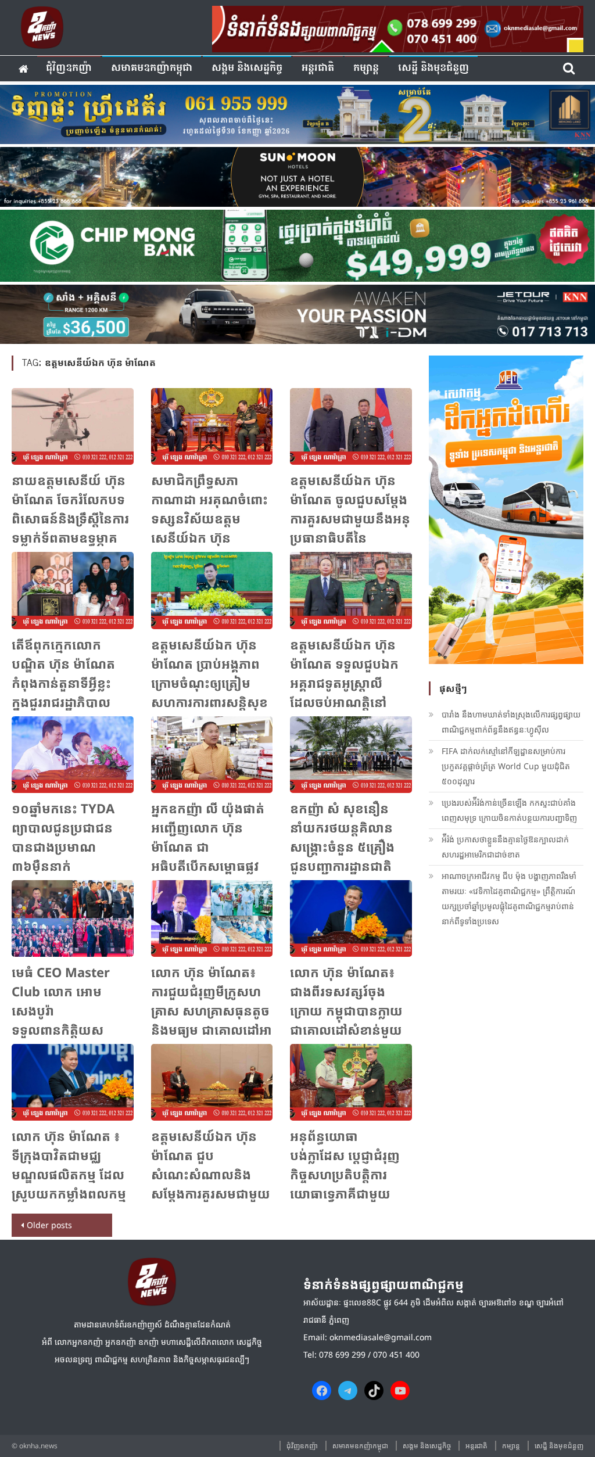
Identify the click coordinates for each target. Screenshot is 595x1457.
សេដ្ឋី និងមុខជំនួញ (433, 68)
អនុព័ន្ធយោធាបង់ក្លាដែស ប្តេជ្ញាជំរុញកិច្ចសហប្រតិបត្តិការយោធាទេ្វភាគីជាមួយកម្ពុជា (345, 1174)
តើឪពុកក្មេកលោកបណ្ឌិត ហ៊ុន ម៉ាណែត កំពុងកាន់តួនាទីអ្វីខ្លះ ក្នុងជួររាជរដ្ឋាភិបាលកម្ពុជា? (63, 683)
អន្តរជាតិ (318, 68)
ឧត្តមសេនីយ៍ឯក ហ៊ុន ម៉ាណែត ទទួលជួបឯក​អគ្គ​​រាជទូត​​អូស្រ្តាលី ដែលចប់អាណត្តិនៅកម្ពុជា (344, 683)
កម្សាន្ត (366, 68)
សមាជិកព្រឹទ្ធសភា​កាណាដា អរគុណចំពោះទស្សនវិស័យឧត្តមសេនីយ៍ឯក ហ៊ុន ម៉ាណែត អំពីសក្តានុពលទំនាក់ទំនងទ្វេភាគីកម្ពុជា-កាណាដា (209, 537)
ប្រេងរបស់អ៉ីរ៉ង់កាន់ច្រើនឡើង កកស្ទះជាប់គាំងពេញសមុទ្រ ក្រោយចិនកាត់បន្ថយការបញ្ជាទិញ (509, 810)
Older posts (49, 1224)
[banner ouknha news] (397, 27)
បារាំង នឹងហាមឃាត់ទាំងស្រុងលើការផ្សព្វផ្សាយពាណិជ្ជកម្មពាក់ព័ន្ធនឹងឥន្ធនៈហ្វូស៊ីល (511, 722)
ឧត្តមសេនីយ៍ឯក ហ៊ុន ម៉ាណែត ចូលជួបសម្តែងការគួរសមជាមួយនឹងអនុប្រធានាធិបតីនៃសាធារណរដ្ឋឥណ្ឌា (350, 518)
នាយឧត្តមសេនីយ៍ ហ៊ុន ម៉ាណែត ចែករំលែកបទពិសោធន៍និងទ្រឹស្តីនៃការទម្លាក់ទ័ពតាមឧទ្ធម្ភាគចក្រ (70, 518)
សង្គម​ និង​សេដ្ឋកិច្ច (247, 68)
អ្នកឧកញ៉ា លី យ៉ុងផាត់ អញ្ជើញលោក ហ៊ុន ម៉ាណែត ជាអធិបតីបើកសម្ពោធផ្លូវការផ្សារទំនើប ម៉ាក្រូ (207, 846)
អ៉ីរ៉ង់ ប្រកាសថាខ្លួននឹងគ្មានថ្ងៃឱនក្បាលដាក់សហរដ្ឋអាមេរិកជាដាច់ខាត (505, 847)
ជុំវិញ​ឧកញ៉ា (69, 68)
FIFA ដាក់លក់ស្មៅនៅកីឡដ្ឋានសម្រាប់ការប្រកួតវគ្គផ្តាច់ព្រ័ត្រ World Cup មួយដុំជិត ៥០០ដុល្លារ (506, 766)
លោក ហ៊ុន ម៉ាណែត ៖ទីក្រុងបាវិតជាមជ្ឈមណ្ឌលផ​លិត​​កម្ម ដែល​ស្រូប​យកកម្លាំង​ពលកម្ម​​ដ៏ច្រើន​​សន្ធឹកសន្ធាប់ (69, 1174)
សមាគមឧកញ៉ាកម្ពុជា (151, 68)
